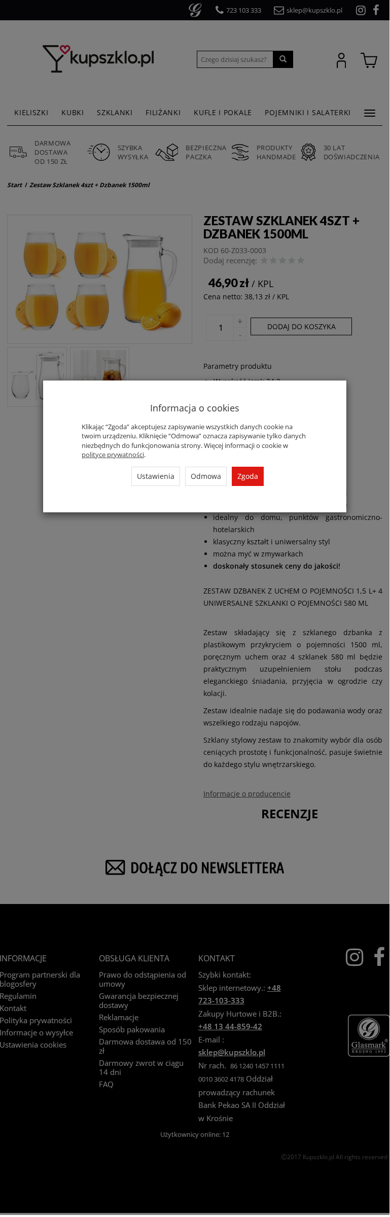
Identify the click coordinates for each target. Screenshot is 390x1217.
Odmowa (206, 476)
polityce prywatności (113, 454)
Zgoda (247, 476)
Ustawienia (155, 476)
